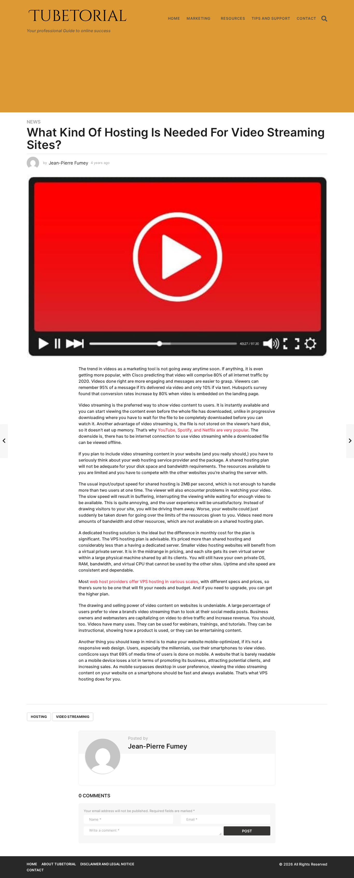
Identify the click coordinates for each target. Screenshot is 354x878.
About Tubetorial (58, 864)
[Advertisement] (177, 76)
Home (174, 18)
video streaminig (72, 717)
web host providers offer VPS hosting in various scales (144, 581)
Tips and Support (271, 18)
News (34, 122)
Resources (233, 18)
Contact (306, 18)
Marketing (199, 18)
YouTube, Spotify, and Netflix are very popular (203, 430)
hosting (39, 717)
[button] (324, 18)
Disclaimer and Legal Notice (107, 864)
